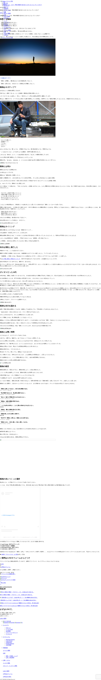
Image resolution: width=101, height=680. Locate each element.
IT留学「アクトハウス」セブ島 (9, 554)
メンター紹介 (9, 629)
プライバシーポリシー (12, 632)
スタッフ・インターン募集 (10, 665)
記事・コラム (6, 660)
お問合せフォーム (5, 567)
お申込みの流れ (7, 676)
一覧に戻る (3, 582)
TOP (4, 1)
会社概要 (8, 631)
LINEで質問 (3, 618)
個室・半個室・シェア (12, 656)
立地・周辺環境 (10, 657)
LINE (2, 564)
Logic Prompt (9, 641)
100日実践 (8, 645)
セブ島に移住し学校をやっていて (11, 258)
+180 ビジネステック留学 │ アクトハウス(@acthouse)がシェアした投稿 (20, 537)
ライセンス (9, 634)
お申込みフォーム (7, 673)
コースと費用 (6, 650)
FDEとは (8, 628)
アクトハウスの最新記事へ (8, 574)
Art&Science (9, 642)
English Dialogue (10, 643)
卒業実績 (5, 647)
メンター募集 (6, 663)
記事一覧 (5, 3)
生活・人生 (3, 12)
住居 (4, 653)
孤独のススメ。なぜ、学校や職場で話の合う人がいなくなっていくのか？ (22, 4)
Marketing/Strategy (10, 639)
